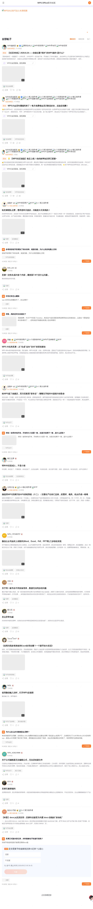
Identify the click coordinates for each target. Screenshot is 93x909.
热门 (88, 39)
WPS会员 (9, 742)
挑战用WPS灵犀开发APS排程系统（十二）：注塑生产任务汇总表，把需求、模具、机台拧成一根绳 (45, 494)
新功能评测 (21, 721)
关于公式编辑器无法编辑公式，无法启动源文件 (22, 760)
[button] (89, 2)
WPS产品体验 (10, 721)
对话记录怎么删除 (12, 296)
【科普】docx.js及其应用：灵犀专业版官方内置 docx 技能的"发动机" (32, 817)
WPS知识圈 (9, 375)
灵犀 (7, 239)
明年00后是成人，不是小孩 (13, 466)
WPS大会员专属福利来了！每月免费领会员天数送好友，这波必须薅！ (38, 106)
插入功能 (18, 770)
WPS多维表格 (10, 257)
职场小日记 (20, 570)
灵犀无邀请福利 (9, 789)
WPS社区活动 (19, 139)
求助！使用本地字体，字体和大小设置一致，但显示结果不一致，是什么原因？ (35, 433)
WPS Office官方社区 (46, 3)
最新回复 (81, 39)
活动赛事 (8, 139)
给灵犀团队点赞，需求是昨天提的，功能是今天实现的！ (26, 210)
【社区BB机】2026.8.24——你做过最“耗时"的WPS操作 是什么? (36, 53)
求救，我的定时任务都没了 (16, 314)
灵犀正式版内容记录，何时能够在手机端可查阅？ (24, 839)
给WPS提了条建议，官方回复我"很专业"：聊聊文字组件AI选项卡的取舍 (33, 394)
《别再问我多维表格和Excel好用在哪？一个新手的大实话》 (28, 646)
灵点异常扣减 (8, 617)
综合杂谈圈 (9, 86)
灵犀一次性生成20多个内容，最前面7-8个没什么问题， (26, 275)
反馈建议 (15, 239)
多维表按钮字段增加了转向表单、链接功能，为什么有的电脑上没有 (31, 249)
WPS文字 (9, 422)
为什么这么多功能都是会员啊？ (18, 732)
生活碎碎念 (20, 476)
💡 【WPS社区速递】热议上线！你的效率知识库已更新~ (32, 159)
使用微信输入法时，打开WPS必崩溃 (18, 693)
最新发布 (73, 39)
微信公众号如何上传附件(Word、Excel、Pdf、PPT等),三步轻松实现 (31, 541)
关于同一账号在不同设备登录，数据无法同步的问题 (24, 588)
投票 (15, 872)
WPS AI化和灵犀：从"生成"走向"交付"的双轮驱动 (24, 347)
